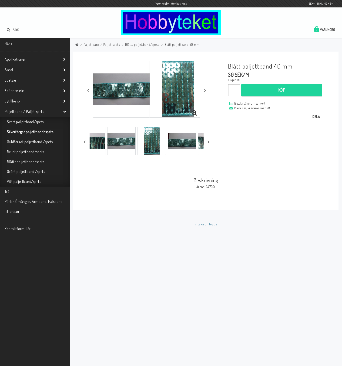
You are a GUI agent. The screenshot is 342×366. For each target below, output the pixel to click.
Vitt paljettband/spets (24, 181)
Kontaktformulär (18, 228)
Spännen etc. (15, 90)
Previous (88, 90)
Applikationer (15, 59)
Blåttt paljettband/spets (25, 161)
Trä (7, 191)
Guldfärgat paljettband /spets (30, 141)
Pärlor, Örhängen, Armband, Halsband (34, 201)
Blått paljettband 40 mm (182, 44)
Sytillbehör (13, 101)
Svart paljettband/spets (25, 121)
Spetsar (11, 80)
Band (9, 69)
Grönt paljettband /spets (26, 171)
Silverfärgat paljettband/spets (30, 131)
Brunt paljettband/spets (25, 151)
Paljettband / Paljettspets (24, 111)
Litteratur (12, 211)
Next (205, 90)
